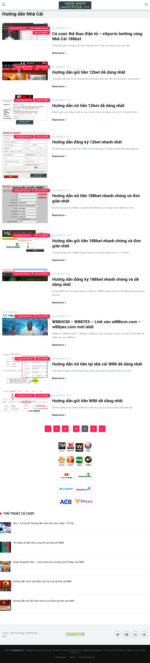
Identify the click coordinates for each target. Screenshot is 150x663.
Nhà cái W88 (43, 316)
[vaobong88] (75, 5)
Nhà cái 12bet (42, 67)
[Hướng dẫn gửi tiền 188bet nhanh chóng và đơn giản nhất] (25, 241)
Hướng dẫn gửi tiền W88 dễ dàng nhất (87, 400)
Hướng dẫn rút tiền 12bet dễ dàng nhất (88, 105)
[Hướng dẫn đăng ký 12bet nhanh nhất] (25, 154)
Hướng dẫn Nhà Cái (18, 28)
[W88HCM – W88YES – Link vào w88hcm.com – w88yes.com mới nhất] (25, 323)
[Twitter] (117, 634)
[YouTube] (126, 634)
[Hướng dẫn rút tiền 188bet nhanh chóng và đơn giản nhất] (25, 204)
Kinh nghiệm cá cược (39, 28)
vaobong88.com (17, 650)
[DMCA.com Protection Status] (75, 635)
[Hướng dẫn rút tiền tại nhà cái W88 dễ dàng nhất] (25, 368)
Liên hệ (72, 657)
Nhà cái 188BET (41, 33)
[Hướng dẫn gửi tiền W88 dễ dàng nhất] (25, 401)
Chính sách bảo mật (86, 657)
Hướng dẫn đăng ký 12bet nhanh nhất (87, 142)
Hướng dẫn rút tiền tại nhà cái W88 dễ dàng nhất (97, 364)
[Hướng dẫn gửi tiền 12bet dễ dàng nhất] (25, 70)
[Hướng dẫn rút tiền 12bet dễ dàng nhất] (25, 109)
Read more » (59, 53)
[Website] (144, 634)
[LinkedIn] (135, 634)
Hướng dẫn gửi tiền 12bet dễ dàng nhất (88, 72)
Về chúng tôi (60, 657)
